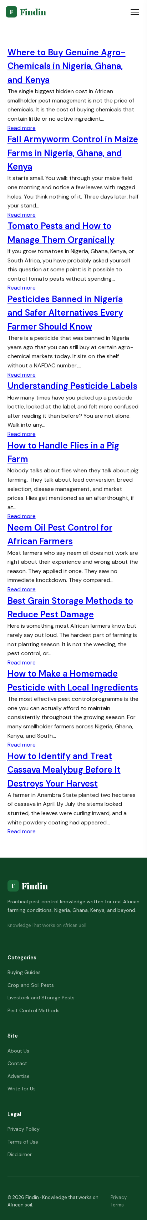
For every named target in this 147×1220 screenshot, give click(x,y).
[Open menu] (134, 12)
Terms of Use (22, 1142)
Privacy (119, 1197)
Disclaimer (19, 1154)
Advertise (18, 1076)
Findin (28, 11)
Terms (117, 1205)
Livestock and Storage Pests (41, 997)
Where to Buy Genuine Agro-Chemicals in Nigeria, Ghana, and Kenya (66, 66)
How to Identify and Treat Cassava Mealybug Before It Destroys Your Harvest (64, 769)
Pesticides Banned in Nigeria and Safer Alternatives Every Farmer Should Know (65, 312)
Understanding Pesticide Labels (72, 385)
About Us (18, 1051)
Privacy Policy (23, 1129)
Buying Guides (24, 972)
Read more (21, 128)
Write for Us (21, 1088)
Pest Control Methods (33, 1010)
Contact (17, 1063)
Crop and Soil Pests (30, 985)
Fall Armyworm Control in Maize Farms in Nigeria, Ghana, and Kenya (72, 153)
